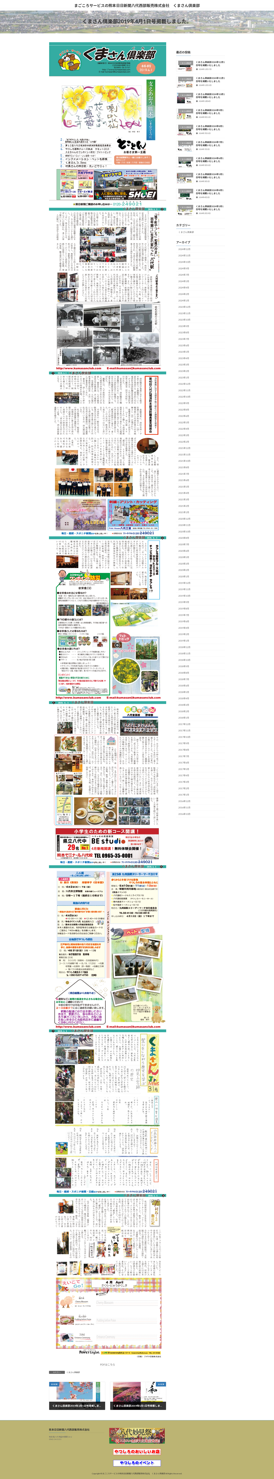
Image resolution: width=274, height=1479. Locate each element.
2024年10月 (184, 262)
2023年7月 (183, 339)
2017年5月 (183, 769)
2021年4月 (183, 493)
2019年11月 (184, 589)
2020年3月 (183, 563)
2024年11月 (184, 255)
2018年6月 (183, 685)
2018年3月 (183, 705)
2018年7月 (183, 679)
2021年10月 (184, 461)
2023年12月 (184, 307)
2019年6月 (183, 621)
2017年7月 (183, 756)
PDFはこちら (107, 1364)
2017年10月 (184, 737)
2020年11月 (184, 525)
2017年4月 (183, 775)
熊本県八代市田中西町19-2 (60, 1437)
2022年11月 (184, 390)
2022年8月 (183, 409)
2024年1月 (183, 300)
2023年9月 (183, 326)
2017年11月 (184, 730)
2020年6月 (183, 551)
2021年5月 (183, 486)
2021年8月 (183, 467)
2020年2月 (183, 570)
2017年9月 (183, 743)
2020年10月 (184, 531)
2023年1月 (183, 377)
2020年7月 (183, 544)
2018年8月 (183, 672)
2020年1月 (183, 576)
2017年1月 (183, 794)
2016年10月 (184, 814)
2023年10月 (184, 319)
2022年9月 (183, 403)
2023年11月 (184, 313)
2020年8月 (183, 538)
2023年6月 (183, 345)
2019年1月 (183, 640)
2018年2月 (183, 711)
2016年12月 (184, 801)
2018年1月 (183, 717)
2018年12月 (184, 647)
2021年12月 (184, 448)
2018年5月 (183, 692)
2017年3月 (183, 782)
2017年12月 (184, 724)
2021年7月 (183, 473)
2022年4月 (183, 429)
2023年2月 (183, 371)
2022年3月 (183, 435)
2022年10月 (184, 396)
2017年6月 (183, 762)
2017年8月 (183, 749)
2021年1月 (183, 512)
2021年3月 (183, 499)
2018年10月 (184, 660)
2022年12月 (184, 384)
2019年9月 (183, 602)
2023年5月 (183, 351)
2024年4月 (183, 287)
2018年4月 (183, 698)
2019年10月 (184, 595)
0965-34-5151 (55, 1439)
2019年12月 (184, 583)
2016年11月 (184, 807)
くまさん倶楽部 (73, 1372)
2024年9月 (183, 268)
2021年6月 (183, 480)
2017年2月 (183, 788)
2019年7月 (183, 615)
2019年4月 (183, 628)
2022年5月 (183, 422)
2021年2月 (183, 506)
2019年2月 (183, 634)
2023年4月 (183, 358)
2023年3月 (183, 364)
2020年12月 (184, 518)
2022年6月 (183, 416)
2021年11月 (184, 454)
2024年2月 (183, 294)
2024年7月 (183, 274)
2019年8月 (183, 608)
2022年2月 (183, 441)
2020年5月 (183, 557)
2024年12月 (184, 249)
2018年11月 (184, 653)
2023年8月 (183, 332)
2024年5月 (183, 281)
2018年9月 (183, 666)
